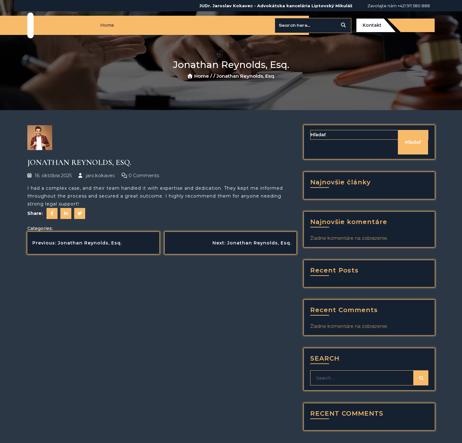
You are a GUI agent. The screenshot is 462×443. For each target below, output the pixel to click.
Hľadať (318, 134)
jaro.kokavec (99, 175)
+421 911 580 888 (414, 5)
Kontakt (372, 25)
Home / (203, 76)
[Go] (343, 25)
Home (107, 25)
